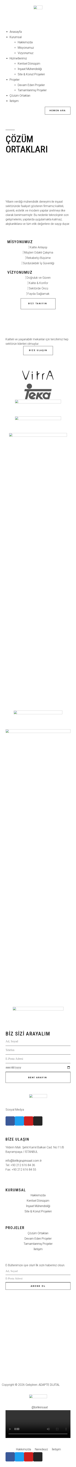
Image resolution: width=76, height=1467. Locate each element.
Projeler (15, 79)
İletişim (14, 101)
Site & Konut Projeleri (31, 74)
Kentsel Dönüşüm (29, 63)
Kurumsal (16, 37)
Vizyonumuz (25, 53)
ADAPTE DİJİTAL (49, 1385)
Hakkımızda (25, 42)
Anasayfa (16, 31)
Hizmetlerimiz (18, 58)
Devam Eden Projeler (31, 85)
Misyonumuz (26, 47)
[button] (38, 24)
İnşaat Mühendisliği (30, 69)
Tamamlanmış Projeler (32, 90)
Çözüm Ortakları (20, 95)
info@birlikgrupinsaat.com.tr (24, 1160)
